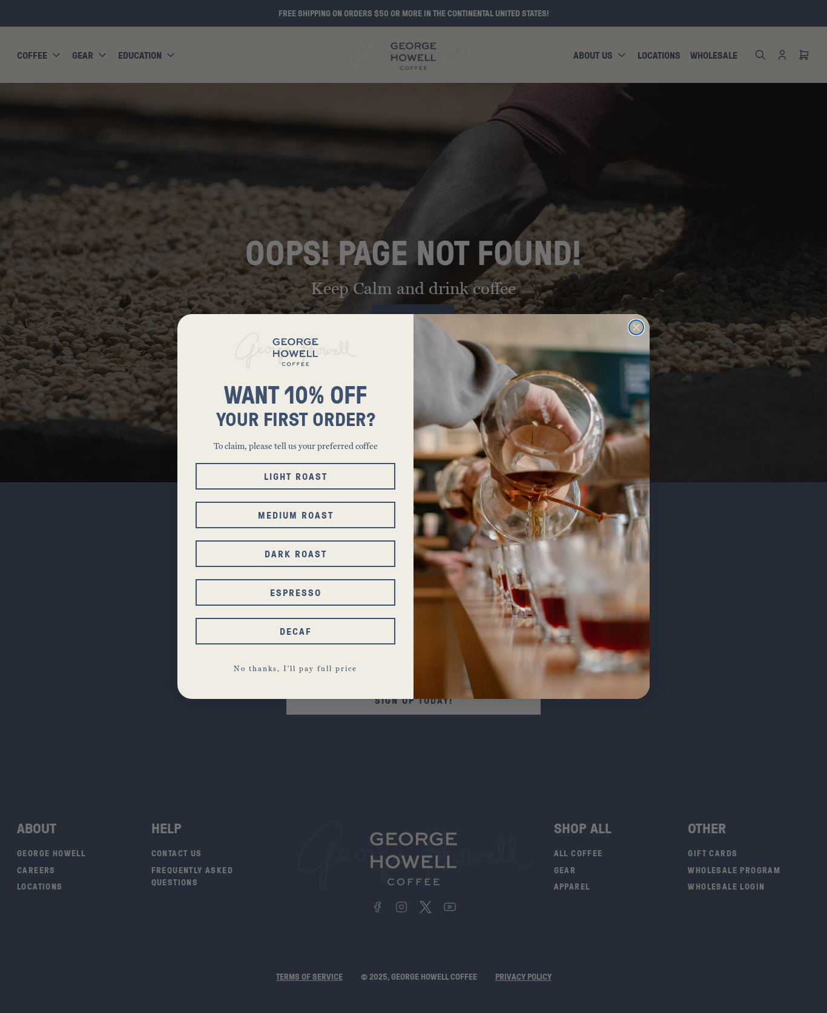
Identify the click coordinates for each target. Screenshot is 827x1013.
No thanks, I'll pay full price (295, 668)
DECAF (296, 631)
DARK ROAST (296, 553)
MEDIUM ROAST (296, 515)
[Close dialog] (636, 327)
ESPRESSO (295, 592)
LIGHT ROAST (296, 476)
